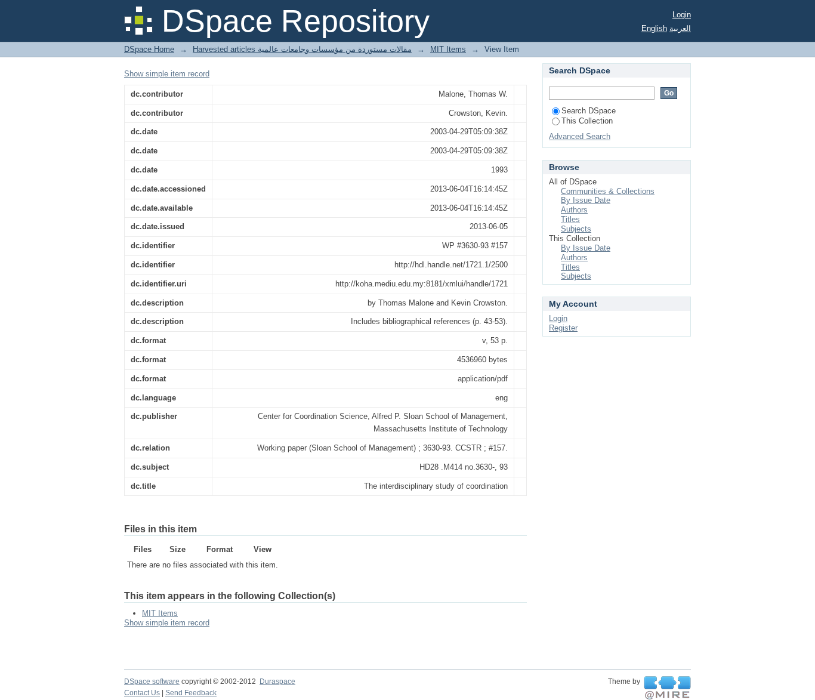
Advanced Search (579, 136)
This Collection (587, 120)
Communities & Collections (608, 191)
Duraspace (277, 681)
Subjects (576, 228)
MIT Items (448, 49)
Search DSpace (588, 110)
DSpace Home (149, 49)
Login (681, 14)
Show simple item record (166, 73)
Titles (570, 219)
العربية (680, 28)
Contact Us (142, 693)
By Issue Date (585, 200)
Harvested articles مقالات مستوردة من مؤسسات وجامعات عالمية (302, 49)
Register (563, 327)
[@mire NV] (667, 688)
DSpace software (152, 681)
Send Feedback (191, 693)
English (654, 28)
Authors (574, 209)
